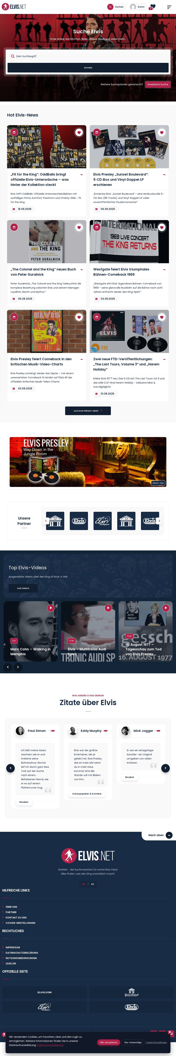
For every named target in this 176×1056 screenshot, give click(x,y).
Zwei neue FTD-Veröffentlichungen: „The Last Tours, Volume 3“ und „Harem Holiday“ (126, 364)
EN (92, 884)
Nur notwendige (133, 1042)
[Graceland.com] (55, 521)
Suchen (88, 67)
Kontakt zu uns (16, 917)
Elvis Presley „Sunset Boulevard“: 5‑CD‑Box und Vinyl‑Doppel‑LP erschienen (120, 179)
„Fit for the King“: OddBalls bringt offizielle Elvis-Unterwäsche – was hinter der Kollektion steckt (40, 179)
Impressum (13, 947)
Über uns (11, 907)
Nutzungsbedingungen (21, 958)
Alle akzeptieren (108, 1042)
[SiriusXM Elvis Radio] (79, 521)
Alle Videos (23, 588)
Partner (11, 912)
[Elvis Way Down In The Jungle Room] (88, 461)
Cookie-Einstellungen (156, 1042)
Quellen (11, 963)
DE (83, 884)
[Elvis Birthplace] (102, 521)
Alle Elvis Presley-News (86, 410)
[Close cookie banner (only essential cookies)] (170, 1032)
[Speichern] (79, 132)
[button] (159, 520)
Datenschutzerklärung (22, 953)
